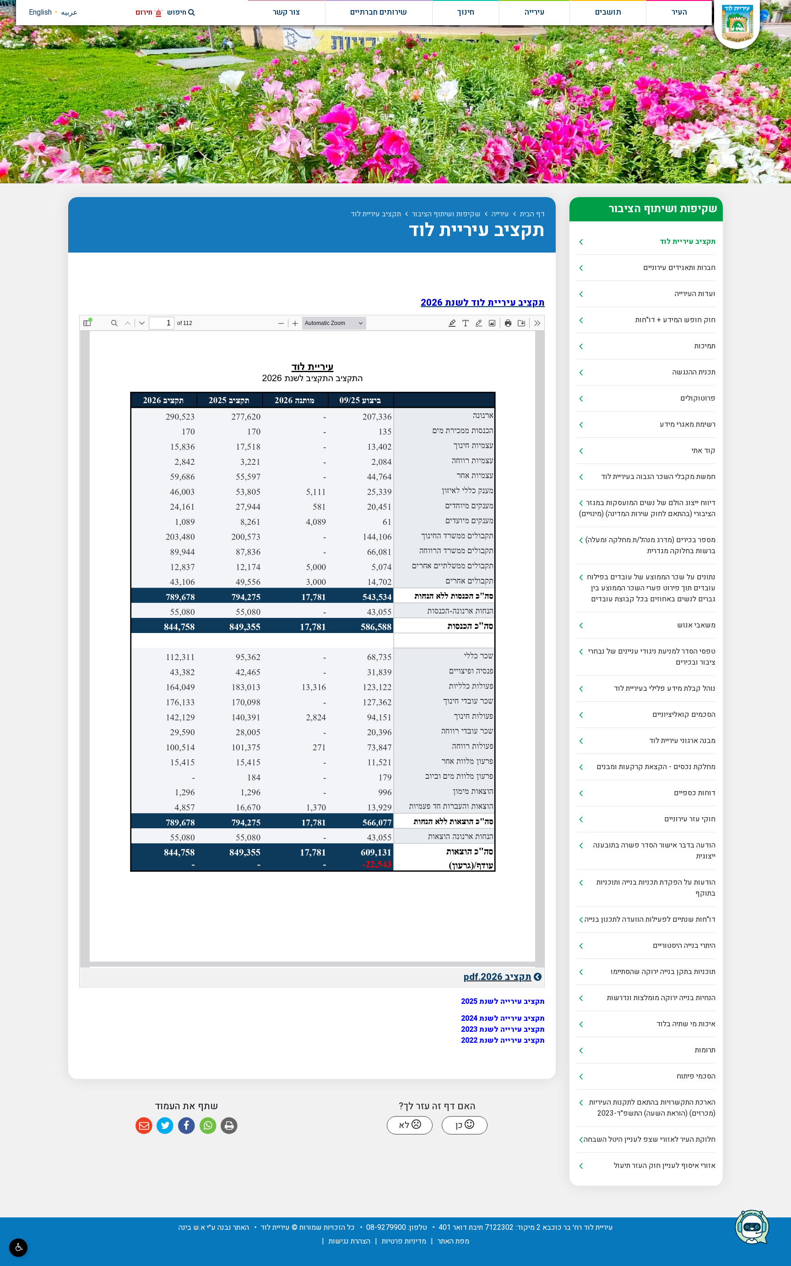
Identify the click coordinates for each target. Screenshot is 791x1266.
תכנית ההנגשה (693, 372)
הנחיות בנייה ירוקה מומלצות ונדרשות (661, 997)
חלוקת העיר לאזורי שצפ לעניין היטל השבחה (649, 1139)
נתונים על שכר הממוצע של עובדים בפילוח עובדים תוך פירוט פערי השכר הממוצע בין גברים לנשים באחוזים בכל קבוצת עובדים (651, 588)
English (40, 12)
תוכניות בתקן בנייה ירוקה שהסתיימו (663, 971)
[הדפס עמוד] (229, 1126)
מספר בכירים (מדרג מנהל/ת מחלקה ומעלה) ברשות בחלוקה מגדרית (650, 545)
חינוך (465, 12)
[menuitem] (646, 242)
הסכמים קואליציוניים (683, 714)
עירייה (535, 12)
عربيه (69, 12)
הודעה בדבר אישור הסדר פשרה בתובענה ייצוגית (654, 851)
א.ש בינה (192, 1227)
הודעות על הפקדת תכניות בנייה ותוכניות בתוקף (655, 888)
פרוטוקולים (697, 398)
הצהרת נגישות (349, 1241)
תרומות (705, 1050)
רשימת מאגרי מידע (687, 424)
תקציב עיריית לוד (687, 241)
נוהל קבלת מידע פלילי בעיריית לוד (664, 688)
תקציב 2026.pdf (463, 976)
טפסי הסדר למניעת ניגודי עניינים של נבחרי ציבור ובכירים (651, 657)
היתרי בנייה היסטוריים (684, 945)
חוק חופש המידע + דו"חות (675, 319)
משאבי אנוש (696, 625)
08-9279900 (386, 1227)
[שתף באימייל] (144, 1126)
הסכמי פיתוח (696, 1076)
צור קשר (286, 12)
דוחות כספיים (694, 792)
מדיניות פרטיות (404, 1241)
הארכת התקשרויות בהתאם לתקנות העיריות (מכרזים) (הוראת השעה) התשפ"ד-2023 (652, 1108)
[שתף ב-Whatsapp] (208, 1126)
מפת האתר (453, 1241)
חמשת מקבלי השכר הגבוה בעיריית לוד (658, 476)
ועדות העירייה (695, 293)
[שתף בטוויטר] (165, 1126)
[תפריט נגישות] (18, 1247)
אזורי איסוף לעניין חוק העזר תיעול (664, 1165)
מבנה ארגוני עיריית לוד (682, 740)
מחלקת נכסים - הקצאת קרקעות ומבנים (655, 766)
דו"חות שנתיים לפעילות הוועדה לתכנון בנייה (650, 919)
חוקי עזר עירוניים (689, 819)
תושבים (608, 12)
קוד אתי (703, 450)
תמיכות (704, 346)
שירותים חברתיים (378, 12)
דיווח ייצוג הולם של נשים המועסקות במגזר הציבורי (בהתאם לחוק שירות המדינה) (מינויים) (647, 508)
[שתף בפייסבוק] (186, 1126)
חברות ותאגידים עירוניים (679, 267)
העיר (679, 12)
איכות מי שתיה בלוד (685, 1023)
